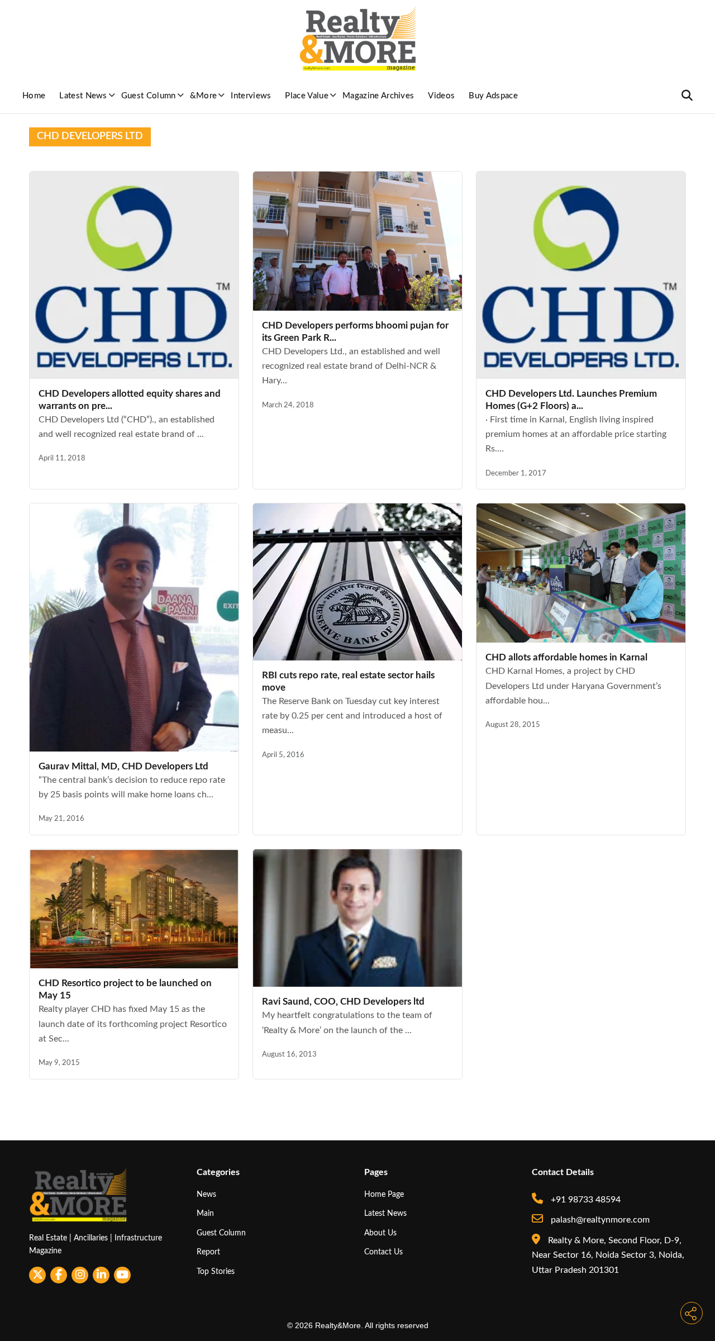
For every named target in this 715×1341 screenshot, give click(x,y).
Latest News (83, 96)
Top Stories (216, 1271)
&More (203, 96)
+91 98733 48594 (585, 1199)
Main (205, 1213)
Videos (441, 96)
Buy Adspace (493, 96)
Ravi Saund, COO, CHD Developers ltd (343, 1001)
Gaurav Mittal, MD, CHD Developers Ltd (123, 766)
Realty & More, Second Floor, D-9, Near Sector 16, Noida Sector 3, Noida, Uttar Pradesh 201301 (608, 1255)
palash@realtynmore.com (599, 1219)
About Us (380, 1233)
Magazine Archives (378, 96)
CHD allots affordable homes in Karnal (566, 657)
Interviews (251, 96)
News (206, 1194)
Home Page (384, 1194)
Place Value (306, 96)
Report (208, 1252)
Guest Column (148, 96)
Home (33, 96)
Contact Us (383, 1252)
